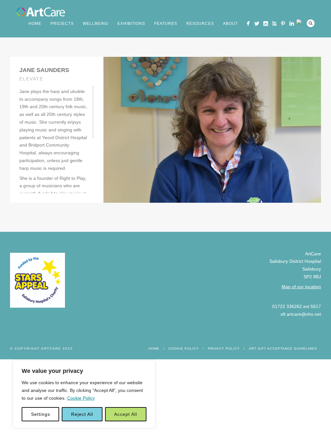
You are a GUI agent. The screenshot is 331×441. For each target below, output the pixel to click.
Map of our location (301, 286)
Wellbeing (95, 23)
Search (311, 23)
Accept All (125, 414)
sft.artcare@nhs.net (301, 314)
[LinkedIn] (292, 23)
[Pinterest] (283, 23)
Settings (40, 414)
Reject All (82, 414)
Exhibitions (131, 23)
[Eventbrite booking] (300, 22)
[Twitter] (257, 23)
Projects (62, 23)
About (230, 23)
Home (34, 23)
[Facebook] (248, 23)
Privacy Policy (224, 348)
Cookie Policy (81, 398)
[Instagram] (266, 23)
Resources (200, 23)
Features (165, 23)
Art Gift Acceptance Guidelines (283, 348)
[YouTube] (274, 23)
